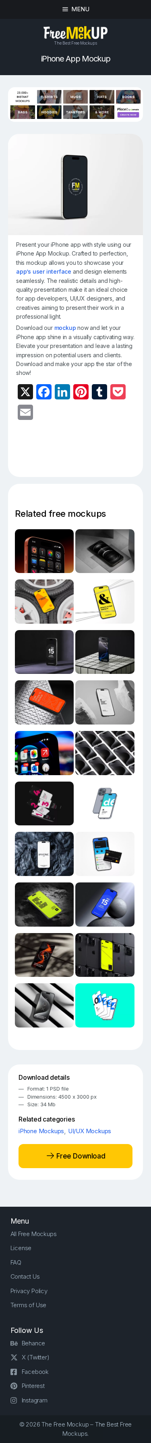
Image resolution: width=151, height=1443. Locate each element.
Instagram (35, 1400)
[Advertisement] (83, 453)
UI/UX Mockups (89, 1131)
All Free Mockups (33, 1234)
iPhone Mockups (41, 1131)
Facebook (35, 1371)
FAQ (15, 1262)
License (21, 1248)
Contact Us (25, 1276)
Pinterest (33, 1386)
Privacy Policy (29, 1291)
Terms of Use (28, 1305)
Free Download (80, 1156)
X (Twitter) (36, 1357)
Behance (34, 1343)
